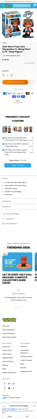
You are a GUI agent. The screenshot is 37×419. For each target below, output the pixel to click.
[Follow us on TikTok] (13, 388)
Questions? (10, 219)
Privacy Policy (7, 350)
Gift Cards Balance (8, 330)
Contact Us (6, 347)
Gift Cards (5, 326)
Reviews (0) (6, 206)
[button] (34, 6)
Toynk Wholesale (8, 334)
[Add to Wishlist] (32, 82)
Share (18, 101)
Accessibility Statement (25, 351)
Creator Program (26, 360)
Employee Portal (26, 371)
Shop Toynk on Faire (9, 337)
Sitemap (5, 365)
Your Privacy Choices (13, 398)
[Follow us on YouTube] (9, 388)
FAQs (4, 369)
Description (6, 201)
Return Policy (7, 354)
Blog (22, 364)
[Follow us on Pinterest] (4, 388)
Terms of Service (8, 361)
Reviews (23, 368)
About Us (24, 347)
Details (5, 178)
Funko (4, 43)
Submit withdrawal (9, 373)
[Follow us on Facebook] (4, 384)
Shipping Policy (7, 358)
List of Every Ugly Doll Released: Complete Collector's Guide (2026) (17, 279)
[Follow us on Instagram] (13, 384)
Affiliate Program (26, 357)
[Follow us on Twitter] (9, 384)
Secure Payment (11, 223)
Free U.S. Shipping (12, 214)
